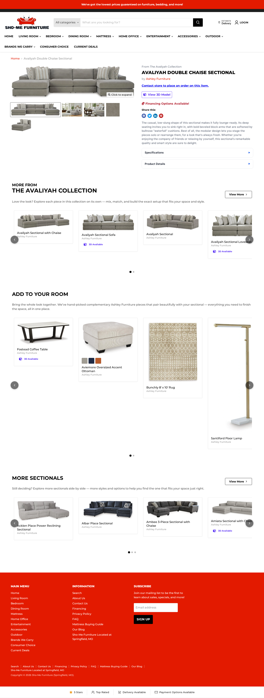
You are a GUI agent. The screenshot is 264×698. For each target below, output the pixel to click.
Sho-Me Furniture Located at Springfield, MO (37, 670)
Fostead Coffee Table (32, 349)
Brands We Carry (18, 46)
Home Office (129, 36)
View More (236, 194)
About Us (78, 598)
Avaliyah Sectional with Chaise (39, 233)
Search (77, 593)
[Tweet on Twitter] (149, 116)
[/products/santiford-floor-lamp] (237, 378)
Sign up (143, 619)
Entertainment (158, 36)
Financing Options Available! (167, 103)
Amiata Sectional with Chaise (232, 521)
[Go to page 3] (135, 552)
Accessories (188, 36)
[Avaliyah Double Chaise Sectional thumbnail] (35, 110)
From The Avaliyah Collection (162, 66)
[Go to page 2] (133, 272)
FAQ (75, 619)
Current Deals (86, 46)
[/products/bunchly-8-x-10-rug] (172, 352)
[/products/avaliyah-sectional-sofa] (108, 222)
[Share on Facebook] (144, 116)
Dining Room (78, 36)
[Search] (198, 22)
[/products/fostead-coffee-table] (43, 333)
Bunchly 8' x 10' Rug (160, 387)
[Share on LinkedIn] (155, 116)
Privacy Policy (81, 613)
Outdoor (213, 36)
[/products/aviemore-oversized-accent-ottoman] (108, 338)
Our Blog (78, 629)
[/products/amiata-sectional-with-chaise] (237, 508)
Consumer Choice (54, 46)
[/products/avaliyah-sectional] (172, 222)
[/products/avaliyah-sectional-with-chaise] (43, 221)
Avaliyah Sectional (159, 234)
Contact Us (80, 603)
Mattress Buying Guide (87, 624)
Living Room (29, 36)
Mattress (104, 36)
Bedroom (54, 36)
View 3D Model (158, 94)
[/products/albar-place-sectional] (108, 510)
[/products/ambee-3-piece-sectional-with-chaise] (172, 509)
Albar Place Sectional (97, 523)
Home (8, 36)
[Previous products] (14, 240)
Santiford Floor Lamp (226, 438)
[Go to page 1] (130, 272)
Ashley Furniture (158, 79)
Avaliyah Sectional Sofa (98, 235)
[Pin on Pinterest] (161, 116)
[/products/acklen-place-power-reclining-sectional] (43, 511)
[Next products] (249, 240)
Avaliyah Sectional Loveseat (231, 242)
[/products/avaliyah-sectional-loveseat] (237, 226)
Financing (79, 608)
